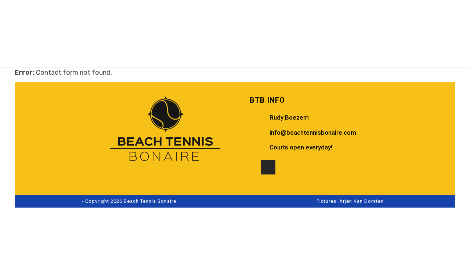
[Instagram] (268, 167)
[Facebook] (253, 167)
